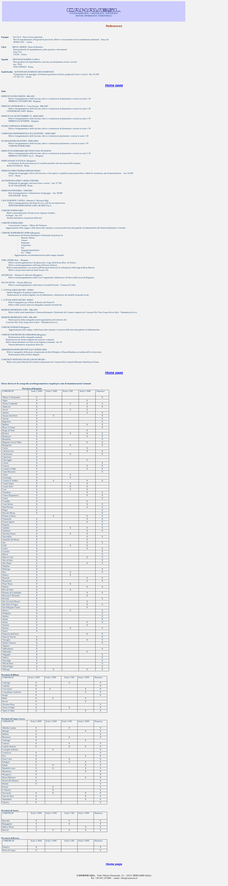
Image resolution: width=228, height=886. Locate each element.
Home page (114, 85)
